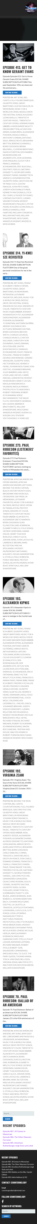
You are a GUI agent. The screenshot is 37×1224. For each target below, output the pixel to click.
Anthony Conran (12, 138)
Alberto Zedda (10, 835)
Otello (22, 939)
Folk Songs (27, 528)
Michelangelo (20, 712)
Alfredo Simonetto (13, 841)
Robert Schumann (21, 723)
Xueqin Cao (9, 415)
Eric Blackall (24, 166)
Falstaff (7, 169)
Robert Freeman (11, 392)
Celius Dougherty (12, 657)
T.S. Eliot (22, 953)
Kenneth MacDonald (14, 192)
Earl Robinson (22, 525)
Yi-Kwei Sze (23, 418)
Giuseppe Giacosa (20, 884)
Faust (20, 352)
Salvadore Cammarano (15, 950)
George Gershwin (12, 531)
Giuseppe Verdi (10, 103)
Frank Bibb (21, 680)
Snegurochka (10, 953)
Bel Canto (17, 804)
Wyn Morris (9, 224)
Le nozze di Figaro (22, 195)
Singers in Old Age (12, 306)
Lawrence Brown (12, 542)
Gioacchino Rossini (13, 881)
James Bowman (18, 896)
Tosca (6, 959)
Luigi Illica (20, 910)
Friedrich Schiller (23, 683)
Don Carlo (25, 858)
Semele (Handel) (11, 209)
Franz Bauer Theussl (20, 867)
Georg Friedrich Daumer (16, 686)
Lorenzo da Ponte (12, 198)
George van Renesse (13, 358)
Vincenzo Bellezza (20, 959)
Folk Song (15, 677)
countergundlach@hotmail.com (13, 1190)
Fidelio (16, 169)
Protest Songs (24, 1045)
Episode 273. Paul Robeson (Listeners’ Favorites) (18, 449)
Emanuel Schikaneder (14, 672)
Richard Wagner (11, 640)
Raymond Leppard (20, 942)
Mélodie (18, 297)
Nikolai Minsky (20, 386)
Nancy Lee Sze (23, 381)
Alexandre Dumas (21, 838)
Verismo (23, 123)
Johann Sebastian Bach (15, 818)
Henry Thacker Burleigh (16, 1071)
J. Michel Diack (23, 703)
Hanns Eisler (20, 1068)
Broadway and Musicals (15, 493)
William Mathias (11, 215)
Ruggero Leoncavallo (21, 207)
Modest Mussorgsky (13, 715)
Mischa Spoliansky (12, 1082)
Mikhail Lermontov (13, 378)
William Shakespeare (14, 968)
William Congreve (22, 212)
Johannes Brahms (21, 369)
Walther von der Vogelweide (18, 965)
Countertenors (11, 807)
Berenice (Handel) (21, 143)
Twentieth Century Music (16, 514)
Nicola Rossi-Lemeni (13, 930)
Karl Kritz (22, 372)
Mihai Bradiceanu (12, 925)
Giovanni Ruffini (21, 178)
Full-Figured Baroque (22, 100)
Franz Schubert (21, 355)
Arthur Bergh (10, 651)
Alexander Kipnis (12, 643)
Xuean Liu (26, 412)
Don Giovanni (24, 158)
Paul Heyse (21, 718)
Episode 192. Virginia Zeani (13, 772)
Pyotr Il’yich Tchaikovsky (16, 389)
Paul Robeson (21, 557)
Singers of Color (19, 511)
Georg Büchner (22, 172)
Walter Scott (25, 962)
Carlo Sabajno (10, 853)
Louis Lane (8, 375)
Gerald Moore (10, 689)
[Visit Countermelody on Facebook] (3, 1202)
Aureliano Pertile (12, 847)
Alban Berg (16, 132)
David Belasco (21, 855)
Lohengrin (8, 910)
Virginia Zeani (10, 962)
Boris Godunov (11, 146)
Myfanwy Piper (24, 927)
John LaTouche (25, 540)
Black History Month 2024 (17, 491)
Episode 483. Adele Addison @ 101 (14, 1177)
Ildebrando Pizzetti (13, 893)
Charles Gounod (19, 335)
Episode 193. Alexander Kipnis (16, 600)
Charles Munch (11, 337)
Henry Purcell (21, 890)
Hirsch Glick (19, 537)
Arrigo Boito (15, 140)
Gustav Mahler (22, 106)
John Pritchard (20, 186)
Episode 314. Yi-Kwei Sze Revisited (17, 255)
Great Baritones (11, 634)
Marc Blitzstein (19, 1079)
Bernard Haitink (21, 329)
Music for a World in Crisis (17, 821)
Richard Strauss (11, 720)
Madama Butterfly (13, 916)
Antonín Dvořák (24, 323)
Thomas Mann (23, 956)
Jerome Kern (9, 540)
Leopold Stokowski (23, 907)
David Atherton (11, 152)
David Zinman (21, 343)
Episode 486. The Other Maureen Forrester (18, 1164)
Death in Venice (11, 858)
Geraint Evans (10, 175)
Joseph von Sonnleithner (16, 189)
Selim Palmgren (18, 563)
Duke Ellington (21, 1059)
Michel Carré (22, 375)
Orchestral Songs (12, 114)
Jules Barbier (10, 372)
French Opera (20, 286)
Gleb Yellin (15, 692)
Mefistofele (9, 922)
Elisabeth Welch (11, 528)
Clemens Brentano (23, 149)
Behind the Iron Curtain (16, 488)
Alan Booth (22, 516)
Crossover (8, 496)
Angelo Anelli (19, 135)
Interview (8, 294)
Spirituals (14, 565)
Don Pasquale (10, 161)
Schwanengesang (12, 726)
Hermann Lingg (17, 695)
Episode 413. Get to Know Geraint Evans (18, 69)
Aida (25, 832)
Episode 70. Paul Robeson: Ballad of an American (18, 1000)
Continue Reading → (12, 92)
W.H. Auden (8, 404)
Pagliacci (21, 204)
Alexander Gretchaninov (16, 519)
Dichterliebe (9, 346)
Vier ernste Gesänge (20, 401)
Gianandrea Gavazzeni (15, 878)
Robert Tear (16, 948)
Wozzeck (26, 221)
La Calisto (17, 904)
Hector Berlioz (11, 363)
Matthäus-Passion (12, 919)
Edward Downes (11, 861)
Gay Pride (20, 496)
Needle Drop (25, 112)
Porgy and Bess (11, 560)
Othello (9, 557)
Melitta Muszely (24, 922)
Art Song (18, 97)
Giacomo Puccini (22, 809)
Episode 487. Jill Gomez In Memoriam (15, 1162)
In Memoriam (21, 291)
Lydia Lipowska (18, 913)
